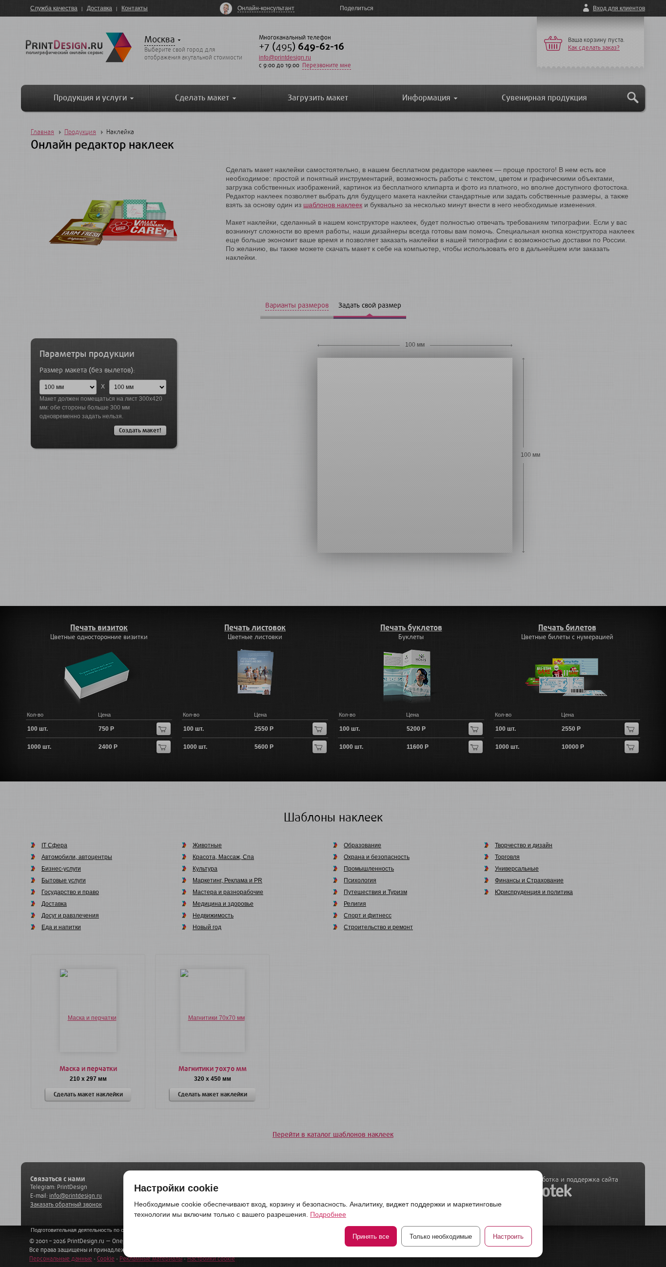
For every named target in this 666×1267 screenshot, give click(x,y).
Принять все (371, 1236)
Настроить (508, 1236)
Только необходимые (441, 1236)
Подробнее (328, 1214)
